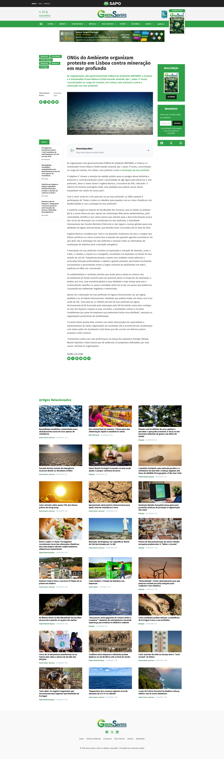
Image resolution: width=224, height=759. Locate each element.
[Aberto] (41, 24)
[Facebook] (41, 102)
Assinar (171, 97)
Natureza (55, 63)
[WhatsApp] (53, 102)
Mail (40, 3)
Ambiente (44, 56)
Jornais (47, 3)
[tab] (44, 142)
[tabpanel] (51, 182)
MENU (34, 3)
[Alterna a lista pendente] (55, 24)
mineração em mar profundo (135, 170)
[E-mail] (57, 102)
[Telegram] (89, 358)
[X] (45, 102)
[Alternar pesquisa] (40, 12)
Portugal (44, 67)
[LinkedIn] (49, 102)
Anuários (161, 24)
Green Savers (46, 60)
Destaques (56, 56)
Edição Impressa (45, 15)
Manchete (44, 63)
